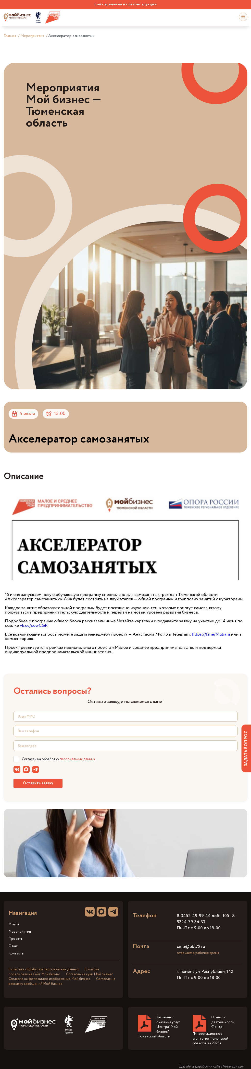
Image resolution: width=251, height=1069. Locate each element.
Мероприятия (32, 36)
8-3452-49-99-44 (194, 916)
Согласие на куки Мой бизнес (89, 974)
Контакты (16, 953)
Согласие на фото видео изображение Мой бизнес (49, 978)
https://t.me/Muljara (211, 634)
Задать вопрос (246, 748)
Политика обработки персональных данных (44, 969)
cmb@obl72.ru (191, 946)
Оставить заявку (38, 783)
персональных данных (77, 759)
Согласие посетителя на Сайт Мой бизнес (54, 972)
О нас (13, 946)
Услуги (14, 924)
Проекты (16, 939)
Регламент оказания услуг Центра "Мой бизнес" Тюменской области (159, 1027)
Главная (10, 36)
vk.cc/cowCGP (33, 625)
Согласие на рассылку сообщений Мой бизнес (62, 981)
